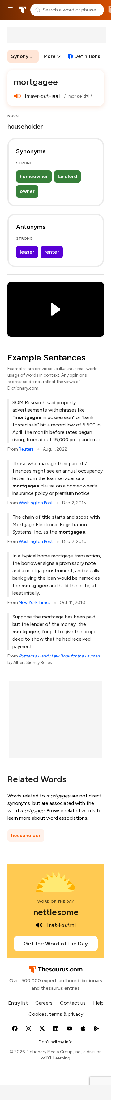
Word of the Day (55, 901)
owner (27, 191)
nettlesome (56, 912)
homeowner (34, 176)
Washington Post (36, 502)
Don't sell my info (56, 1042)
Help (98, 1003)
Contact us (73, 1003)
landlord (67, 176)
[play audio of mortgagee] (17, 96)
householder (26, 835)
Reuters (26, 449)
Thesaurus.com (22, 10)
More (50, 56)
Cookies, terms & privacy (55, 1014)
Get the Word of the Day (56, 943)
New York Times (34, 602)
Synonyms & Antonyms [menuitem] (25, 56)
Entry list (18, 1003)
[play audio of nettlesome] (39, 925)
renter (51, 252)
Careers (44, 1003)
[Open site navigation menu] (11, 10)
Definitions (87, 56)
